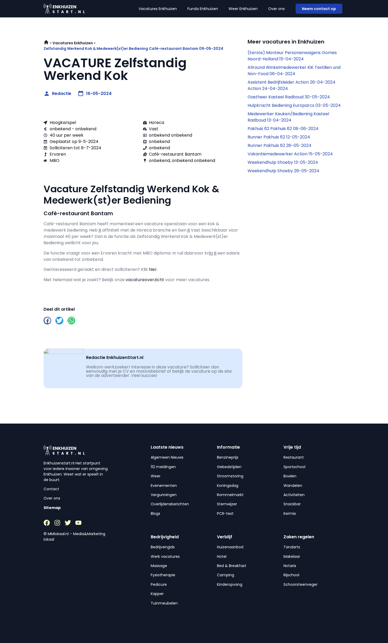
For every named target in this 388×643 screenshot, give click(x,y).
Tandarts (291, 547)
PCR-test (225, 513)
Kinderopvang (229, 584)
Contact (51, 489)
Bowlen (289, 476)
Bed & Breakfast (231, 565)
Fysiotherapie (163, 575)
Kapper (157, 593)
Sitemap (52, 507)
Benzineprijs (227, 457)
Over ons (276, 8)
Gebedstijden (229, 466)
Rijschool (291, 575)
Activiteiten (294, 494)
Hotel (221, 556)
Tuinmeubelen (164, 603)
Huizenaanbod (230, 547)
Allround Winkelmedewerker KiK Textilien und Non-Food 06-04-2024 (294, 70)
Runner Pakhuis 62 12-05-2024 (279, 137)
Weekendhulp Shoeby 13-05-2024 (283, 162)
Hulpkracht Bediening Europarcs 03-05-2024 (294, 105)
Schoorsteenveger (300, 584)
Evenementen (164, 485)
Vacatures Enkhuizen (158, 8)
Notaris (289, 565)
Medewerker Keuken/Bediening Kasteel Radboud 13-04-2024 (288, 117)
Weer (155, 476)
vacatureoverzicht (145, 280)
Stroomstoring (230, 476)
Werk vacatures (165, 556)
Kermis (289, 513)
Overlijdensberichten (170, 504)
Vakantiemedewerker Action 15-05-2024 (290, 154)
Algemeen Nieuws (167, 457)
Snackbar (292, 504)
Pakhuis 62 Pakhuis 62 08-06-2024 (283, 129)
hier (153, 269)
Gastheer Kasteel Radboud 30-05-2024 (289, 97)
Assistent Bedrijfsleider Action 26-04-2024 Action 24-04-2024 (291, 85)
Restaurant (293, 457)
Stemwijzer (227, 504)
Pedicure (159, 584)
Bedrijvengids (163, 547)
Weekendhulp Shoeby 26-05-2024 (283, 171)
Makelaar (291, 556)
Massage (159, 565)
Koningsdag (227, 485)
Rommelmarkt (230, 494)
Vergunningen (164, 494)
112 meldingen (163, 466)
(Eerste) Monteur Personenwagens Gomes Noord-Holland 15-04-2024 (292, 56)
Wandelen (292, 485)
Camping (225, 575)
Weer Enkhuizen (243, 8)
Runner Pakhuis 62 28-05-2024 (279, 145)
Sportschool (294, 466)
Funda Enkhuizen (202, 8)
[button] (47, 320)
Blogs (155, 513)
